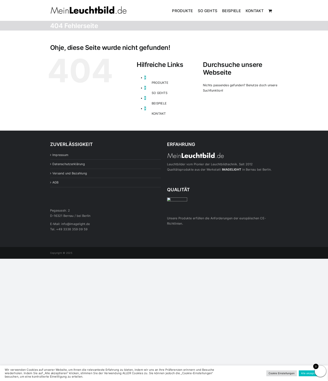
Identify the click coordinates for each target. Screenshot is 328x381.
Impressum (60, 155)
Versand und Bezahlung (69, 173)
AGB (55, 182)
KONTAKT (159, 113)
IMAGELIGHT (231, 169)
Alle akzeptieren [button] (311, 373)
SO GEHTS (159, 93)
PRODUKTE (160, 83)
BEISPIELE (159, 103)
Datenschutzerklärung (68, 164)
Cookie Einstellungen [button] (282, 373)
